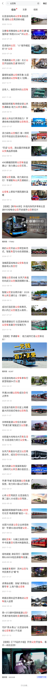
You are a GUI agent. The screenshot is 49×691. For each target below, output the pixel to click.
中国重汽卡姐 (42, 677)
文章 (25, 9)
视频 (35, 9)
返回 (44, 668)
